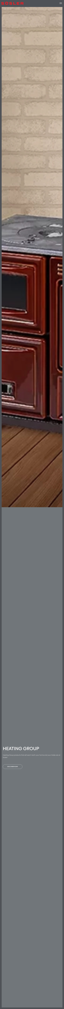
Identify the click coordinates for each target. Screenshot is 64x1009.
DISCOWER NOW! (12, 765)
